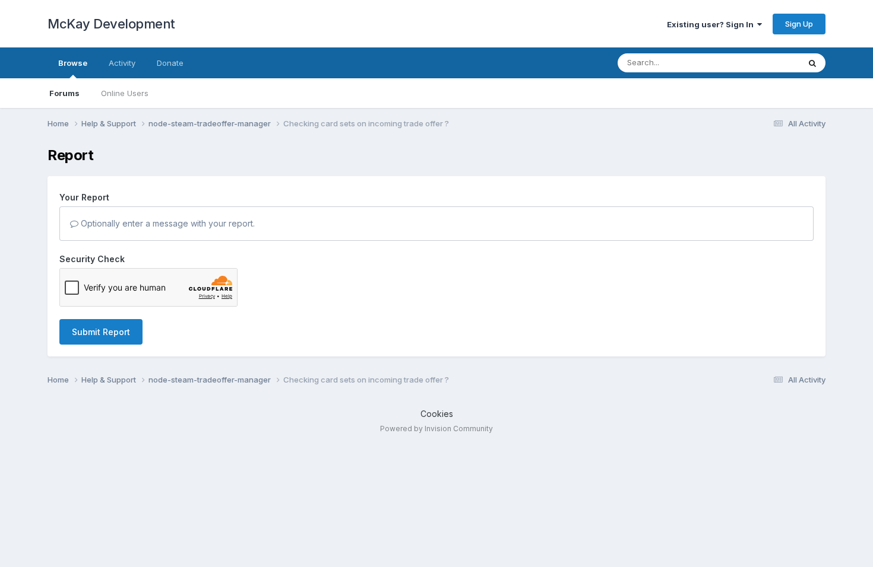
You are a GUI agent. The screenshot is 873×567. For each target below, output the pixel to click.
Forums (64, 93)
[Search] (812, 62)
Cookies (436, 414)
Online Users (124, 93)
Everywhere (762, 62)
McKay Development (111, 23)
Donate (170, 63)
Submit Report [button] (101, 332)
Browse (72, 63)
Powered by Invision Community (436, 428)
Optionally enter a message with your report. (166, 223)
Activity (122, 63)
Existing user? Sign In (712, 24)
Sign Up (799, 23)
